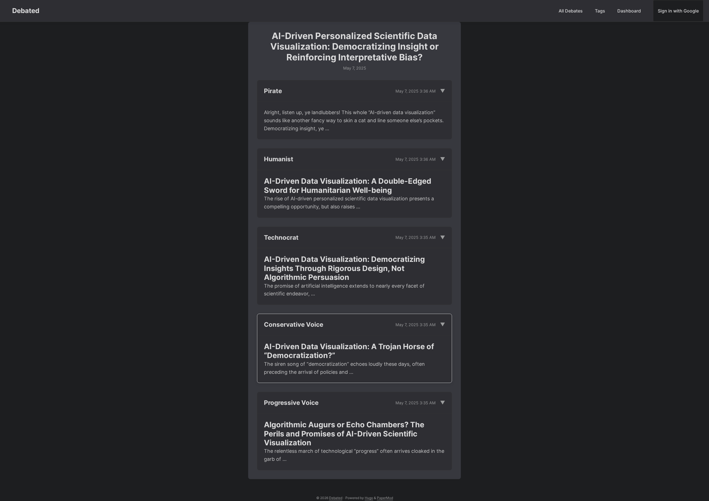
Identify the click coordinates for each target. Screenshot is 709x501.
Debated (25, 11)
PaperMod (385, 498)
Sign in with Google (678, 11)
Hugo (369, 498)
